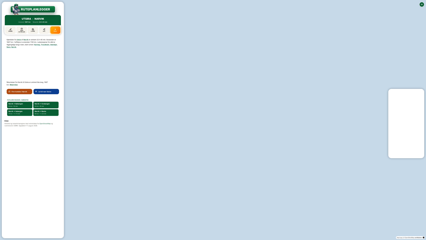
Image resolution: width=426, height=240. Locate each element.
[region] (213, 120)
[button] (167, 209)
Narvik (26, 40)
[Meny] (421, 4)
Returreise (14, 85)
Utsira (19, 40)
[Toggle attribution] (423, 237)
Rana (8, 47)
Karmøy (37, 45)
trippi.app (399, 237)
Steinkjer (53, 45)
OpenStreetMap (409, 237)
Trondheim (45, 45)
